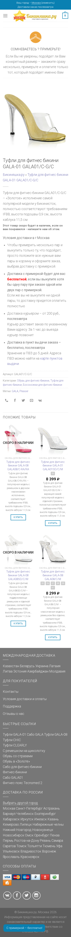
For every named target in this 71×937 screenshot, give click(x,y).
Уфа (59, 846)
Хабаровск (11, 819)
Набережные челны (48, 824)
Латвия (54, 666)
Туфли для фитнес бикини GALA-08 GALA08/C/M (53, 575)
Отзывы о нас (13, 714)
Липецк (26, 824)
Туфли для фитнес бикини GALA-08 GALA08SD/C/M (18, 575)
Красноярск (29, 857)
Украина (41, 666)
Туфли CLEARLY (15, 745)
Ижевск (40, 819)
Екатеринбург (45, 814)
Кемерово (11, 824)
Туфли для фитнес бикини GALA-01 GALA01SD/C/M (53, 465)
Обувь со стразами (18, 756)
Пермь (8, 840)
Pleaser (24, 391)
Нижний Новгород (17, 830)
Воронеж (49, 851)
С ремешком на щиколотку (24, 751)
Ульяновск (11, 851)
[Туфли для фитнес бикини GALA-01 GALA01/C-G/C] (35, 120)
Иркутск (27, 819)
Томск (21, 846)
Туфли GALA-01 (14, 734)
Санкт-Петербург (29, 808)
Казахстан (11, 666)
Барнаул (9, 814)
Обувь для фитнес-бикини (33, 380)
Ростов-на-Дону (26, 840)
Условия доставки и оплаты (25, 699)
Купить (18, 517)
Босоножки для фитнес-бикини (42, 384)
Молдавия (57, 671)
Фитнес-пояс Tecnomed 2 (22, 783)
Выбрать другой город (20, 803)
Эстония (20, 671)
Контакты (10, 691)
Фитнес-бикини (15, 772)
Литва (7, 671)
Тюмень (49, 846)
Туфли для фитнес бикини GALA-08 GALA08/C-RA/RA (18, 465)
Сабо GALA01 (13, 778)
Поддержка (12, 706)
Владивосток (30, 851)
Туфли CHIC (12, 740)
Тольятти (34, 846)
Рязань (45, 840)
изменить (48, 2)
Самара (57, 840)
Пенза (54, 835)
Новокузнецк (42, 830)
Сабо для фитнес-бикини (22, 767)
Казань (53, 819)
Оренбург (41, 835)
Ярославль (11, 857)
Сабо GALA (35, 734)
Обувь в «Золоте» (16, 761)
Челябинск (25, 814)
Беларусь (27, 666)
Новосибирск (13, 835)
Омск (29, 835)
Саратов (9, 846)
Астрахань (51, 808)
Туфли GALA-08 (55, 734)
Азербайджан (37, 671)
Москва (36, 2)
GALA (15, 391)
